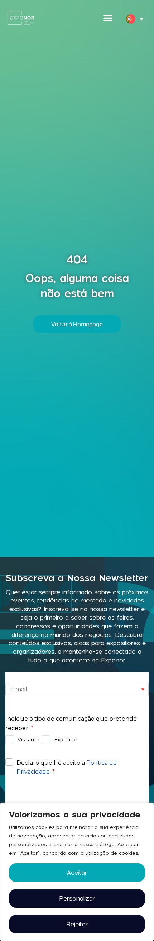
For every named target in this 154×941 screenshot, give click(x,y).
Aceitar (77, 872)
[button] (107, 17)
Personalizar (77, 898)
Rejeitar (77, 924)
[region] (77, 872)
